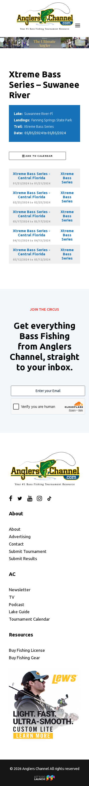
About (15, 529)
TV (11, 597)
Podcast (16, 604)
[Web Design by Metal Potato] (44, 779)
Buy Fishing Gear (24, 657)
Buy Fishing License (27, 650)
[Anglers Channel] (44, 16)
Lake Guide (19, 611)
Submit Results (23, 558)
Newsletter (19, 589)
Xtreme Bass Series (39, 127)
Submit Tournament (27, 551)
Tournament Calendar (29, 619)
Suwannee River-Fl (38, 114)
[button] (77, 25)
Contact (16, 544)
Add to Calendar (39, 155)
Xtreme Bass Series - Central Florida (31, 176)
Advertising (20, 536)
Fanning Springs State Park (51, 120)
